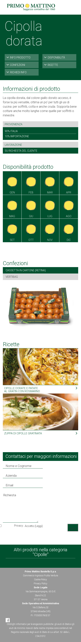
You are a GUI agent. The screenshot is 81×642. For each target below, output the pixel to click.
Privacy (18, 525)
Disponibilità (56, 57)
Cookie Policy (40, 579)
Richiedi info (18, 72)
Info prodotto (20, 57)
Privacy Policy (40, 583)
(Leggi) (39, 526)
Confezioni (17, 64)
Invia (73, 529)
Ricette (53, 64)
